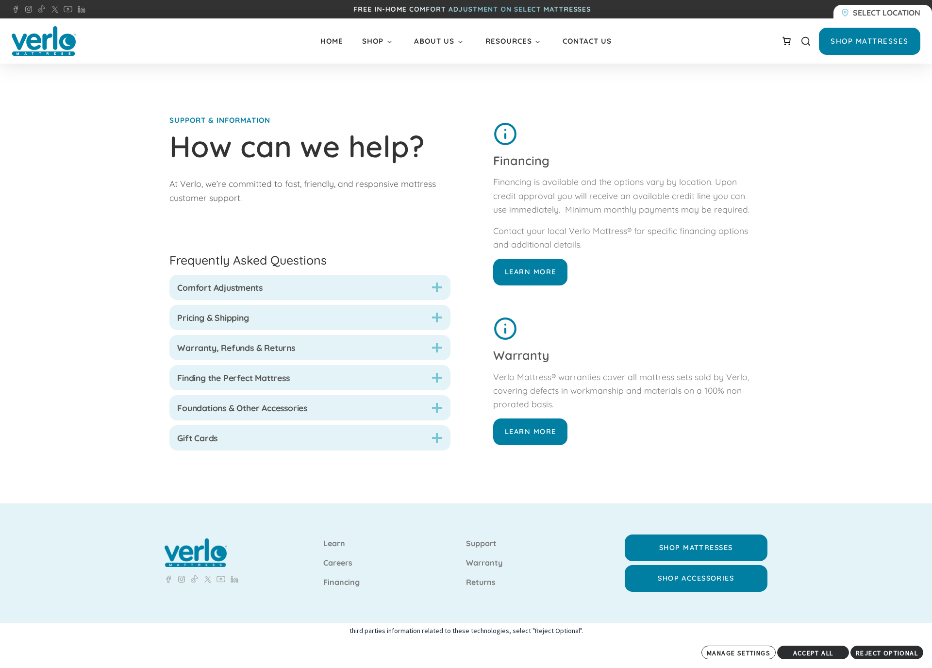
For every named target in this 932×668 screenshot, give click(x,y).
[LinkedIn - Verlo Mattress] (27, 9)
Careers (337, 563)
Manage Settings (738, 653)
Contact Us (587, 41)
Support (481, 544)
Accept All (813, 653)
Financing (341, 582)
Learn (334, 544)
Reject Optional (887, 653)
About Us (434, 41)
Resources (508, 41)
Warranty (484, 563)
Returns (481, 582)
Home (331, 41)
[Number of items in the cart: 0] (786, 41)
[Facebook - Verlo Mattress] (15, 9)
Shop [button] (372, 41)
